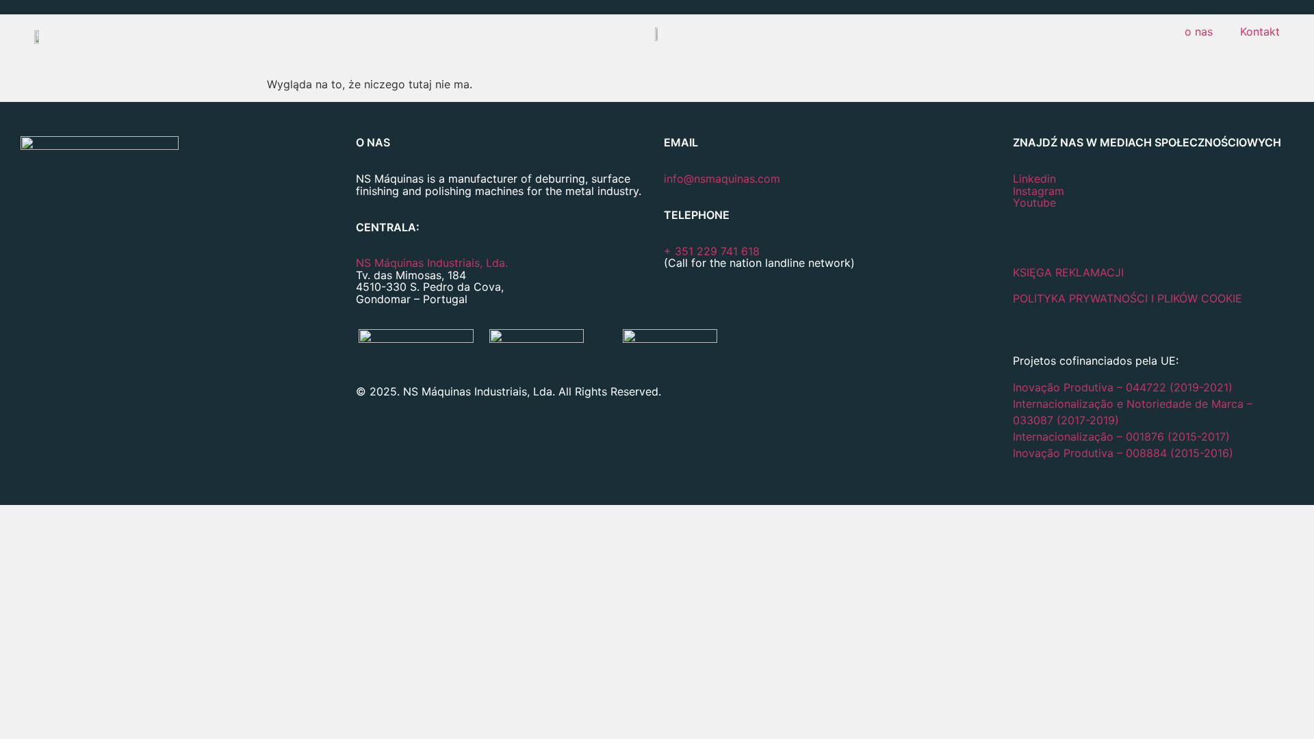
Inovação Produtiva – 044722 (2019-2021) (1124, 387)
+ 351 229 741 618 (712, 251)
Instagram (1038, 191)
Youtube (1034, 202)
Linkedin (1034, 178)
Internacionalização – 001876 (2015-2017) (1121, 436)
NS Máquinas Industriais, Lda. (432, 263)
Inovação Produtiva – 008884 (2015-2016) (1123, 453)
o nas (1199, 31)
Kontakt (1260, 31)
